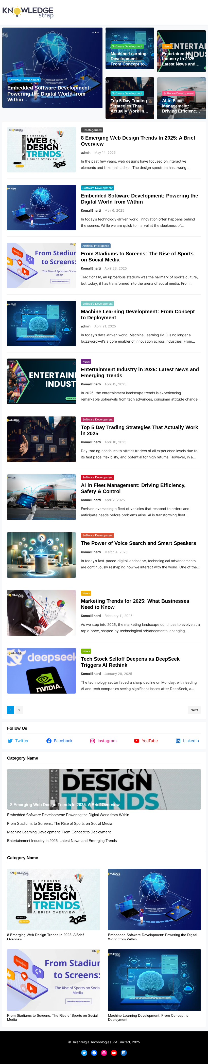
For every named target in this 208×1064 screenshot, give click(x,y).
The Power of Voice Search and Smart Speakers (138, 543)
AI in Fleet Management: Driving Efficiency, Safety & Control (180, 106)
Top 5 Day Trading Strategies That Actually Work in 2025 (129, 106)
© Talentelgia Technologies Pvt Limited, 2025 (104, 1042)
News (167, 46)
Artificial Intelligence (95, 246)
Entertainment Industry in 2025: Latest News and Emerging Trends (179, 59)
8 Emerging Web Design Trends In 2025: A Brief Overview (138, 141)
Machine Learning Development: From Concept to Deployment (128, 59)
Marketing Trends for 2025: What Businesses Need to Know (135, 604)
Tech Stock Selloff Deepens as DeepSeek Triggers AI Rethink (130, 662)
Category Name (22, 758)
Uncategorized (92, 130)
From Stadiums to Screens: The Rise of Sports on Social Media (137, 256)
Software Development (24, 80)
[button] (92, 32)
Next (194, 710)
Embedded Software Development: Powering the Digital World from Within (49, 93)
